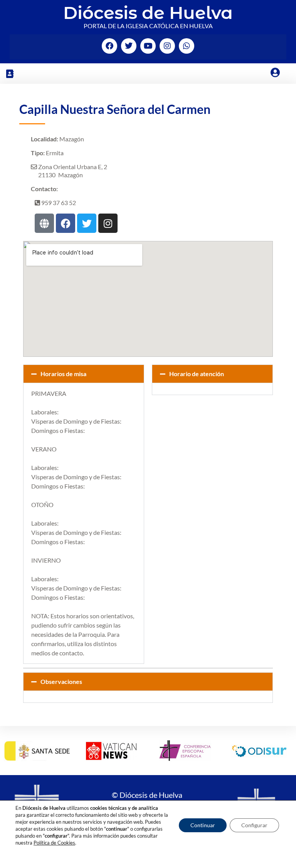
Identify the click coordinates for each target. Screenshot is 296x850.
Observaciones (61, 681)
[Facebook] (109, 46)
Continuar (202, 825)
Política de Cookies (54, 843)
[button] (9, 73)
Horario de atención (196, 373)
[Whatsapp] (186, 46)
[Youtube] (148, 46)
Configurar (254, 825)
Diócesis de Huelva (148, 12)
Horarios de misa (63, 373)
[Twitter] (128, 46)
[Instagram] (167, 46)
